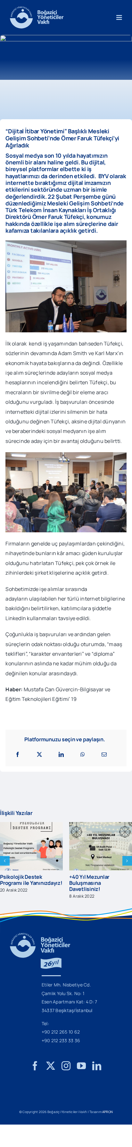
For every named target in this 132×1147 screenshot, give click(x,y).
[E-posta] (104, 754)
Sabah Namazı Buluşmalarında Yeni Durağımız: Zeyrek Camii (31, 883)
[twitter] (50, 1065)
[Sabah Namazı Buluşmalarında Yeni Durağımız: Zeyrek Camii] (32, 825)
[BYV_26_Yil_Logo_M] (40, 935)
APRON (107, 1112)
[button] (5, 861)
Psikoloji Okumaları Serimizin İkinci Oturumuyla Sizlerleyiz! (99, 883)
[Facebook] (17, 754)
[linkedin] (96, 1065)
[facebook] (34, 1065)
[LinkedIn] (61, 754)
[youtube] (81, 1065)
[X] (39, 754)
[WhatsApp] (82, 754)
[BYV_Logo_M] (37, 8)
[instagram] (66, 1065)
